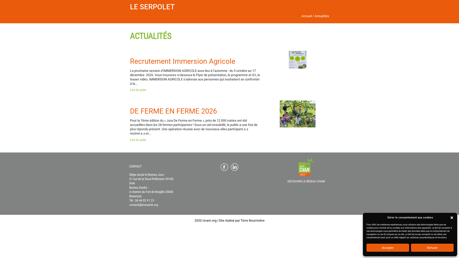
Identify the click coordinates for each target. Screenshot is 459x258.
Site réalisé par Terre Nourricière (242, 220)
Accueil (307, 16)
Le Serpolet (152, 7)
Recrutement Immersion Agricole (182, 61)
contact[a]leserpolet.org (143, 205)
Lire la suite (138, 90)
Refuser (432, 247)
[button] (452, 217)
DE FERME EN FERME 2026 (173, 111)
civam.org (209, 220)
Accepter (388, 247)
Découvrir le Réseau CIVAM (306, 181)
